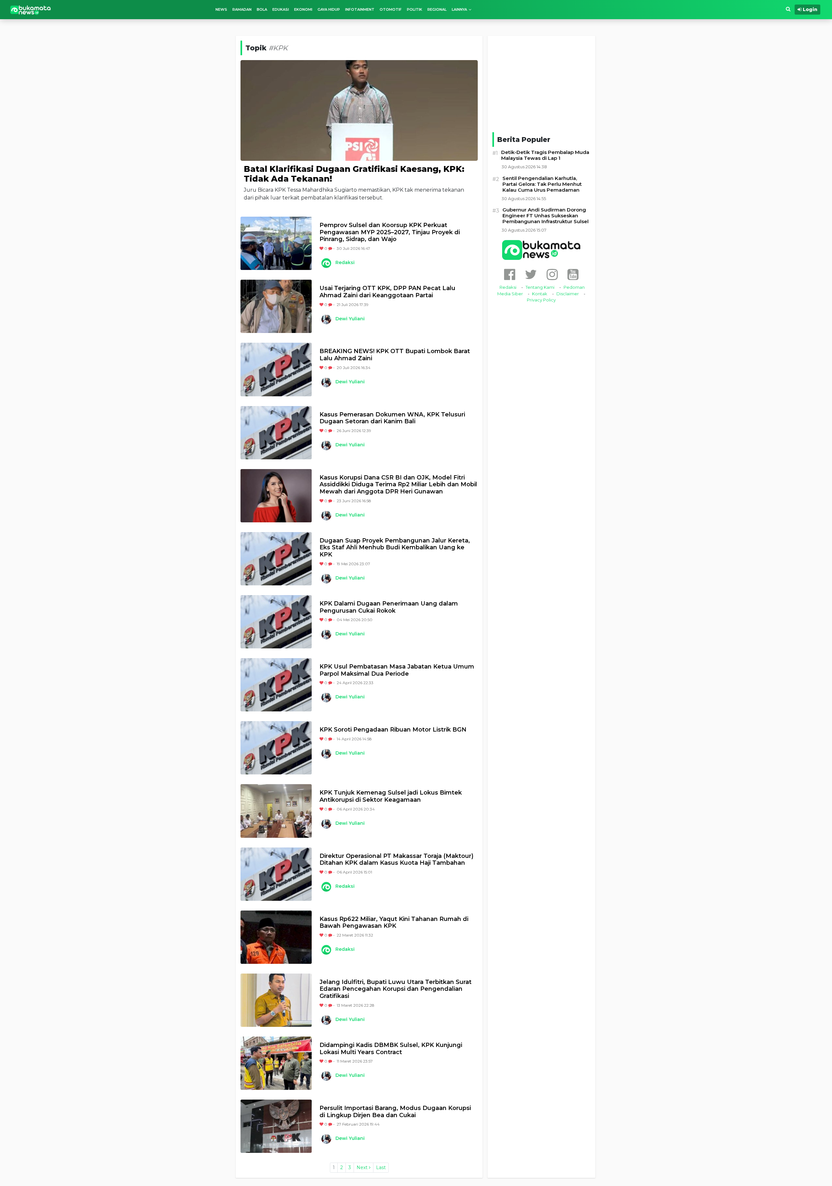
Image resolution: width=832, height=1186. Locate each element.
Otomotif (391, 9)
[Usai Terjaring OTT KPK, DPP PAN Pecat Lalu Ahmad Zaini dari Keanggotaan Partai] (276, 306)
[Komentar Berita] (330, 248)
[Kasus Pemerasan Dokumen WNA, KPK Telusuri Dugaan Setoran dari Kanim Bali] (276, 432)
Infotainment (359, 9)
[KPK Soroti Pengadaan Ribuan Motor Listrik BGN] (276, 747)
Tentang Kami (540, 287)
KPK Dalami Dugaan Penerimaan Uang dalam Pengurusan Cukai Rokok (388, 607)
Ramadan (242, 9)
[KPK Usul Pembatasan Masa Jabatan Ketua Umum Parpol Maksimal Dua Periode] (276, 684)
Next (363, 1167)
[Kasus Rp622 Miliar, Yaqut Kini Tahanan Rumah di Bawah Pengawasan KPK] (276, 937)
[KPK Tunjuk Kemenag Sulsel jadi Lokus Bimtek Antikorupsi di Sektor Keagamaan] (276, 810)
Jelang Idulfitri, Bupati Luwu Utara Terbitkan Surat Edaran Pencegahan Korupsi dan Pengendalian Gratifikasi (395, 989)
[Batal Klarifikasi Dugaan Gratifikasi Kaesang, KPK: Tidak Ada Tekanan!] (359, 110)
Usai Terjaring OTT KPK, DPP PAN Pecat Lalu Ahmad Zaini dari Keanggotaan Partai (387, 292)
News (221, 9)
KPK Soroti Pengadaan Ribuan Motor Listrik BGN (392, 729)
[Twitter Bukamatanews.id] (531, 274)
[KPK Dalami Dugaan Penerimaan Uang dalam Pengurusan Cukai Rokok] (276, 621)
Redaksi (345, 262)
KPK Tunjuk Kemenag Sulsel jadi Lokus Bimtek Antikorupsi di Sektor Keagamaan (390, 796)
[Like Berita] (321, 248)
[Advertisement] (541, 82)
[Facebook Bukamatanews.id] (509, 274)
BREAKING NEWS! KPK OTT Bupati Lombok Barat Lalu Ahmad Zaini (394, 355)
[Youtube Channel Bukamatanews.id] (573, 274)
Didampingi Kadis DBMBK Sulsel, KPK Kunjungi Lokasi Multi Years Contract (390, 1049)
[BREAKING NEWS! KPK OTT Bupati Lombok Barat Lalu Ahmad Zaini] (276, 369)
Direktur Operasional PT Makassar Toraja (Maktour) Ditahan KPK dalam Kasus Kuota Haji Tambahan (396, 860)
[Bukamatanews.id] (30, 10)
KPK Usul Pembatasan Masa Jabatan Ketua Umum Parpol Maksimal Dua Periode (396, 670)
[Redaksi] (326, 263)
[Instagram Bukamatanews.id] (552, 274)
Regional (437, 9)
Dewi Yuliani (350, 319)
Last (381, 1167)
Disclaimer (567, 293)
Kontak (539, 293)
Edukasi (280, 9)
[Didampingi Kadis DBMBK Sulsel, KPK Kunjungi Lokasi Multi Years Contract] (276, 1063)
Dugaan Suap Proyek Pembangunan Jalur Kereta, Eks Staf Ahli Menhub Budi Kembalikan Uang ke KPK (394, 547)
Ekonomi (303, 9)
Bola (262, 9)
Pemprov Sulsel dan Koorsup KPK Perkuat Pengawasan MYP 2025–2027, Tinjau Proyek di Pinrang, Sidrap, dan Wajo (389, 232)
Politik (414, 9)
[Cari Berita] (788, 9)
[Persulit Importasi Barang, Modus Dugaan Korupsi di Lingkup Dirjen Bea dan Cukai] (276, 1126)
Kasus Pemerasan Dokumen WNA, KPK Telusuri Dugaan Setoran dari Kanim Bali (392, 418)
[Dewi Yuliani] (326, 319)
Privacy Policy (541, 299)
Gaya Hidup (329, 9)
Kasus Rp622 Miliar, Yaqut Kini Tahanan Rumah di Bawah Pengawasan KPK (393, 923)
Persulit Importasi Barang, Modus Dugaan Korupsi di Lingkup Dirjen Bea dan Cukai (395, 1112)
